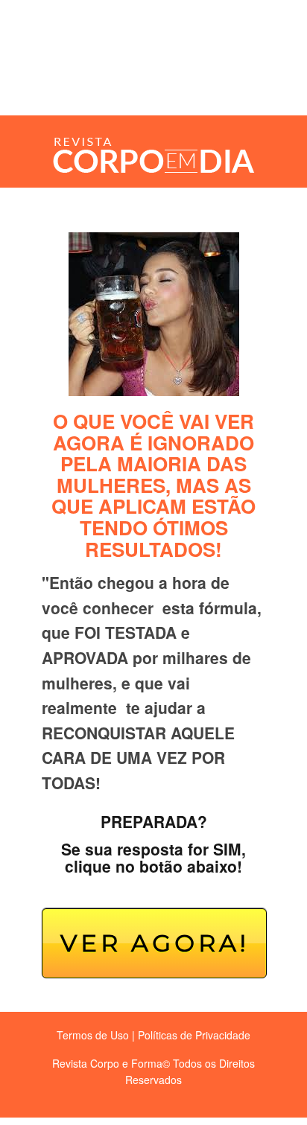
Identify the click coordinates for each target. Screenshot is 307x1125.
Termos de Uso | (96, 1034)
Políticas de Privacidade (194, 1034)
